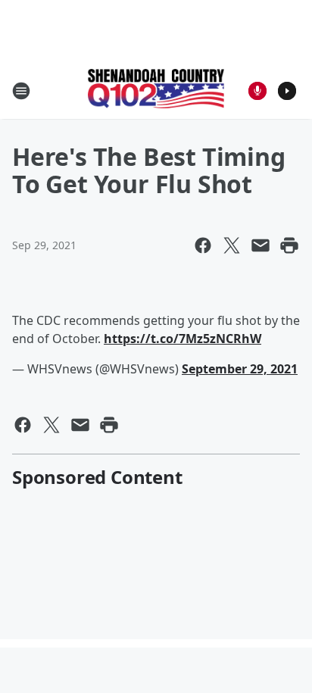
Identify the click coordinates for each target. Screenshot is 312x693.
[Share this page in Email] (260, 245)
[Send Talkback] (257, 91)
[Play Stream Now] (287, 91)
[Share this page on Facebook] (203, 245)
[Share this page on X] (231, 245)
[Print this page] (289, 245)
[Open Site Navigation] (21, 91)
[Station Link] (156, 90)
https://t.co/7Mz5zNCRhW (182, 338)
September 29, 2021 (240, 369)
